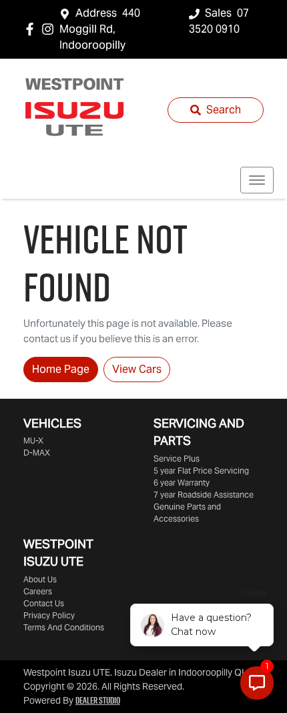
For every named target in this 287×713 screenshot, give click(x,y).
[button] (257, 180)
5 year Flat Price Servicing (201, 471)
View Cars (137, 369)
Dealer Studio (97, 700)
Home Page (60, 369)
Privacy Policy (49, 615)
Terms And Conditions (63, 627)
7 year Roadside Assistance (204, 495)
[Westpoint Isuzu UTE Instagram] (50, 29)
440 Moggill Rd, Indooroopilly (99, 29)
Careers (37, 591)
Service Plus (177, 459)
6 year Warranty (182, 483)
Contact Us (43, 603)
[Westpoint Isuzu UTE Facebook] (32, 29)
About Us (40, 579)
